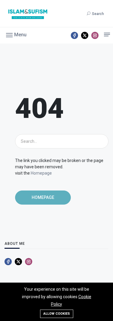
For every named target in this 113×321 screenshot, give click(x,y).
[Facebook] (74, 35)
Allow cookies (56, 314)
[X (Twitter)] (84, 35)
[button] (16, 34)
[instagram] (95, 35)
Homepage (41, 173)
